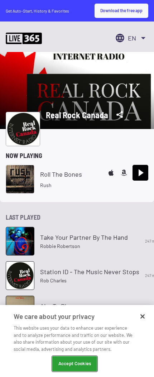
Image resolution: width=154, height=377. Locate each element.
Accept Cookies (74, 363)
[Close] (142, 316)
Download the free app (121, 10)
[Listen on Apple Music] (111, 172)
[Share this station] (119, 114)
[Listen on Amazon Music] (124, 172)
